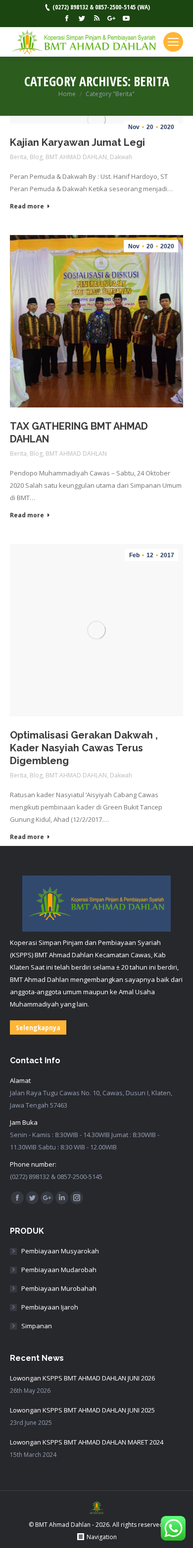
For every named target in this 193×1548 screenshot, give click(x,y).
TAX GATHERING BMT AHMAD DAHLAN (79, 432)
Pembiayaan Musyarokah (60, 1250)
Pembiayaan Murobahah (58, 1288)
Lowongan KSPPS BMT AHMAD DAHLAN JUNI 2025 (82, 1410)
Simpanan (36, 1325)
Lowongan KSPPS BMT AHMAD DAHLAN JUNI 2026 (82, 1378)
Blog (36, 157)
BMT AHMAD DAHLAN (76, 157)
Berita (18, 157)
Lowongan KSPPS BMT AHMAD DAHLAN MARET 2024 (86, 1442)
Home (67, 94)
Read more (27, 206)
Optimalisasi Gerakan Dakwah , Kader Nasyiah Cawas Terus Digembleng (84, 748)
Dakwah (121, 157)
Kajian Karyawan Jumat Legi (77, 142)
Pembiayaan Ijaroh (49, 1307)
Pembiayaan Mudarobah (58, 1269)
